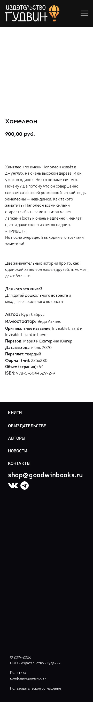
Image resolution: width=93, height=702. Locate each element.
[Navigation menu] (84, 13)
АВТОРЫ (16, 438)
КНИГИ (15, 412)
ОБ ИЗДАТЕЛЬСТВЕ (27, 425)
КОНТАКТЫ (19, 463)
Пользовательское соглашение (35, 688)
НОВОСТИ (17, 450)
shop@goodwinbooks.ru (45, 474)
